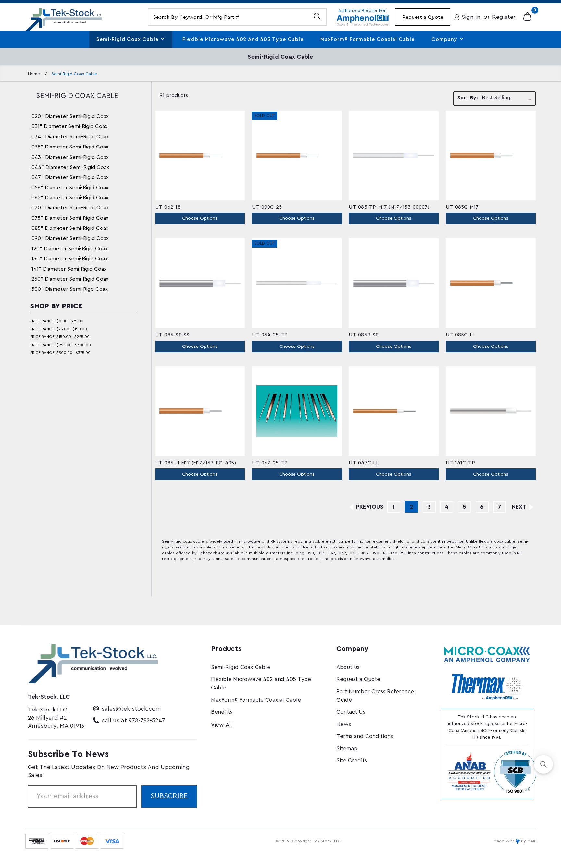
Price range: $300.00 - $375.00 (60, 353)
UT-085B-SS (364, 334)
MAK (531, 841)
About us (347, 667)
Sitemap (346, 748)
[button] (543, 764)
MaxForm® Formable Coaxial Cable (367, 39)
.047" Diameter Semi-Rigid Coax (69, 177)
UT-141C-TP (460, 462)
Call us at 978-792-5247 (133, 720)
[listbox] (508, 99)
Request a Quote (422, 17)
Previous (369, 507)
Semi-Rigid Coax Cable (128, 39)
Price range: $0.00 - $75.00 (56, 321)
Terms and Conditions (364, 736)
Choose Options (200, 218)
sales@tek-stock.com (131, 708)
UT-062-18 (168, 207)
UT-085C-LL (460, 334)
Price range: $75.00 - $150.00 (58, 329)
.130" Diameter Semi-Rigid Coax (68, 258)
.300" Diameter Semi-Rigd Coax (69, 289)
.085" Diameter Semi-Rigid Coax (69, 228)
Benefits (221, 712)
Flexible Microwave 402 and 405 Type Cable (243, 39)
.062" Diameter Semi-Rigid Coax (69, 197)
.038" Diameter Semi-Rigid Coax (69, 146)
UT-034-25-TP (270, 334)
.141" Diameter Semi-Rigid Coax (68, 269)
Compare (204, 155)
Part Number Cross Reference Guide (375, 696)
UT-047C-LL (364, 462)
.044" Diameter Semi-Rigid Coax (69, 167)
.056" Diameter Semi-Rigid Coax (69, 187)
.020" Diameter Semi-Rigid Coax (69, 116)
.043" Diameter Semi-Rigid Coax (69, 157)
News (343, 724)
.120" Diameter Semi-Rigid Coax (68, 248)
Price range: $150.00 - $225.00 (60, 337)
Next (520, 507)
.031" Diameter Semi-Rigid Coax (68, 126)
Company (445, 39)
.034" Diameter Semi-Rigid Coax (69, 136)
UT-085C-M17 (462, 207)
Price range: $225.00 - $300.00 (60, 345)
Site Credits (351, 760)
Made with (504, 841)
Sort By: (467, 97)
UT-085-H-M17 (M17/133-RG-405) (195, 462)
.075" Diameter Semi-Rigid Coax (69, 218)
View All (221, 725)
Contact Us (350, 712)
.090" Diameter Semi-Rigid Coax (69, 238)
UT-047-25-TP (270, 462)
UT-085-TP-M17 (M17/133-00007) (389, 207)
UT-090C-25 (267, 207)
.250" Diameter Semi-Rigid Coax (69, 279)
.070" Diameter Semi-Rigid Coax (69, 207)
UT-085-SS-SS (172, 334)
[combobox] (237, 17)
